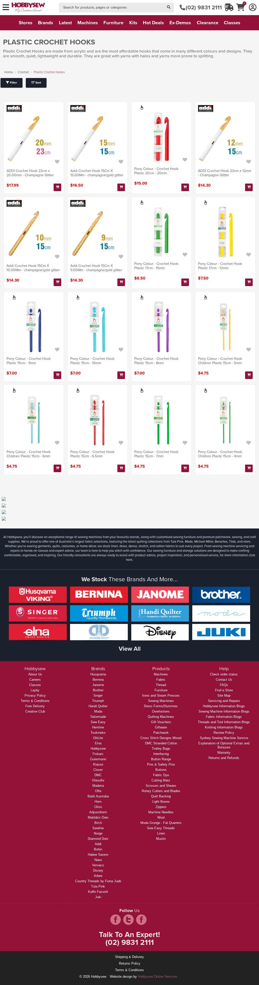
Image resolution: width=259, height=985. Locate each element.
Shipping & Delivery (129, 957)
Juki (98, 897)
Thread (161, 685)
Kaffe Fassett (98, 892)
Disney (98, 870)
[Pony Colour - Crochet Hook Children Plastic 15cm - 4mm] (225, 420)
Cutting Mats (161, 780)
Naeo (98, 860)
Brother (98, 690)
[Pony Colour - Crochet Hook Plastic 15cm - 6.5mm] (97, 420)
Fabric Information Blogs (224, 717)
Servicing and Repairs (224, 701)
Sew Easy (98, 722)
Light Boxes (161, 801)
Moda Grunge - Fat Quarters (161, 823)
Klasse (98, 764)
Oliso (98, 807)
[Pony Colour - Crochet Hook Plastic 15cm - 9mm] (34, 327)
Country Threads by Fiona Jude (98, 881)
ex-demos (180, 22)
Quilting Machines (161, 717)
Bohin (98, 849)
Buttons (161, 770)
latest (65, 22)
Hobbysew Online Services (157, 976)
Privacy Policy (35, 695)
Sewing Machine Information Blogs (224, 711)
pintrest (141, 919)
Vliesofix (98, 780)
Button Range (161, 759)
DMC (98, 775)
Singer (98, 695)
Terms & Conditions (35, 701)
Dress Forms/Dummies (161, 706)
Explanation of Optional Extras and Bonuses (223, 745)
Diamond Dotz (98, 839)
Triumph (98, 701)
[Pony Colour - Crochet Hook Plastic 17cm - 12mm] (225, 232)
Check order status (224, 674)
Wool (161, 817)
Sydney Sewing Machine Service (224, 738)
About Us (35, 674)
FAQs (224, 685)
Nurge (98, 833)
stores (25, 22)
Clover (98, 770)
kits (133, 22)
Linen (161, 833)
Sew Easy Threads (161, 828)
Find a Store (224, 690)
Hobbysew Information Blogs (224, 706)
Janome (98, 685)
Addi (98, 844)
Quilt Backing (161, 796)
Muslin (161, 839)
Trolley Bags (161, 748)
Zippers (161, 807)
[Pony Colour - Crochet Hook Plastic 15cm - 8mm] (161, 327)
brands (45, 22)
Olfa (98, 791)
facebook (115, 919)
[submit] (169, 8)
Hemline (98, 727)
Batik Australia (98, 796)
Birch (98, 823)
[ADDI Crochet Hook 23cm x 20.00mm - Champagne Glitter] (34, 139)
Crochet (23, 72)
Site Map (223, 695)
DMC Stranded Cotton (161, 743)
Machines (161, 674)
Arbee (98, 876)
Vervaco (98, 865)
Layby (35, 690)
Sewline (98, 828)
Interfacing (161, 754)
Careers (35, 679)
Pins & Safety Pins (161, 764)
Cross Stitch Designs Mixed (160, 738)
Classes (35, 685)
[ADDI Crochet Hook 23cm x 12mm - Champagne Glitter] (225, 139)
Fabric (160, 679)
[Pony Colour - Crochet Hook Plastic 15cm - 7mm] (161, 420)
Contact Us (224, 679)
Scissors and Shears (161, 786)
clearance (207, 22)
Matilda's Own (98, 817)
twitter (128, 919)
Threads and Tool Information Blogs (224, 722)
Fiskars (98, 754)
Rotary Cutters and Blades (161, 791)
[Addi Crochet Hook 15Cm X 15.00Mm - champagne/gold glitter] (97, 139)
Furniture (161, 690)
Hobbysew (98, 748)
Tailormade (98, 717)
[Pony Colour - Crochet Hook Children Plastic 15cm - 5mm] (225, 327)
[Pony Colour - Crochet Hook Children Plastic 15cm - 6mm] (34, 420)
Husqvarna (98, 674)
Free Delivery (35, 706)
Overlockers (161, 711)
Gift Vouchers (161, 722)
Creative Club (35, 711)
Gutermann (98, 759)
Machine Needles (161, 812)
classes (232, 22)
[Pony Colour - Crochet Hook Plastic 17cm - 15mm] (161, 232)
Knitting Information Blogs (224, 727)
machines (87, 22)
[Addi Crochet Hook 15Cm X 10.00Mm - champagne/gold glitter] (34, 234)
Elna (98, 743)
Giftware (161, 727)
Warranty (223, 752)
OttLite (98, 738)
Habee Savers (98, 854)
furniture (113, 22)
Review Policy (223, 733)
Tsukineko (98, 733)
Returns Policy (129, 963)
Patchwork (161, 733)
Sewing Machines (161, 701)
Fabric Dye (161, 775)
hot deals (153, 22)
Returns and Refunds (223, 758)
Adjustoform (98, 812)
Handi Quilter (98, 706)
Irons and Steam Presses (161, 695)
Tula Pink (98, 886)
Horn (98, 801)
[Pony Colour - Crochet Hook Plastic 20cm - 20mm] (161, 137)
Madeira (98, 786)
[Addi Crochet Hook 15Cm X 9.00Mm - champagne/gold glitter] (97, 234)
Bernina (98, 679)
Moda (98, 711)
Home (8, 72)
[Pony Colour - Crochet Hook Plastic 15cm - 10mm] (97, 327)
